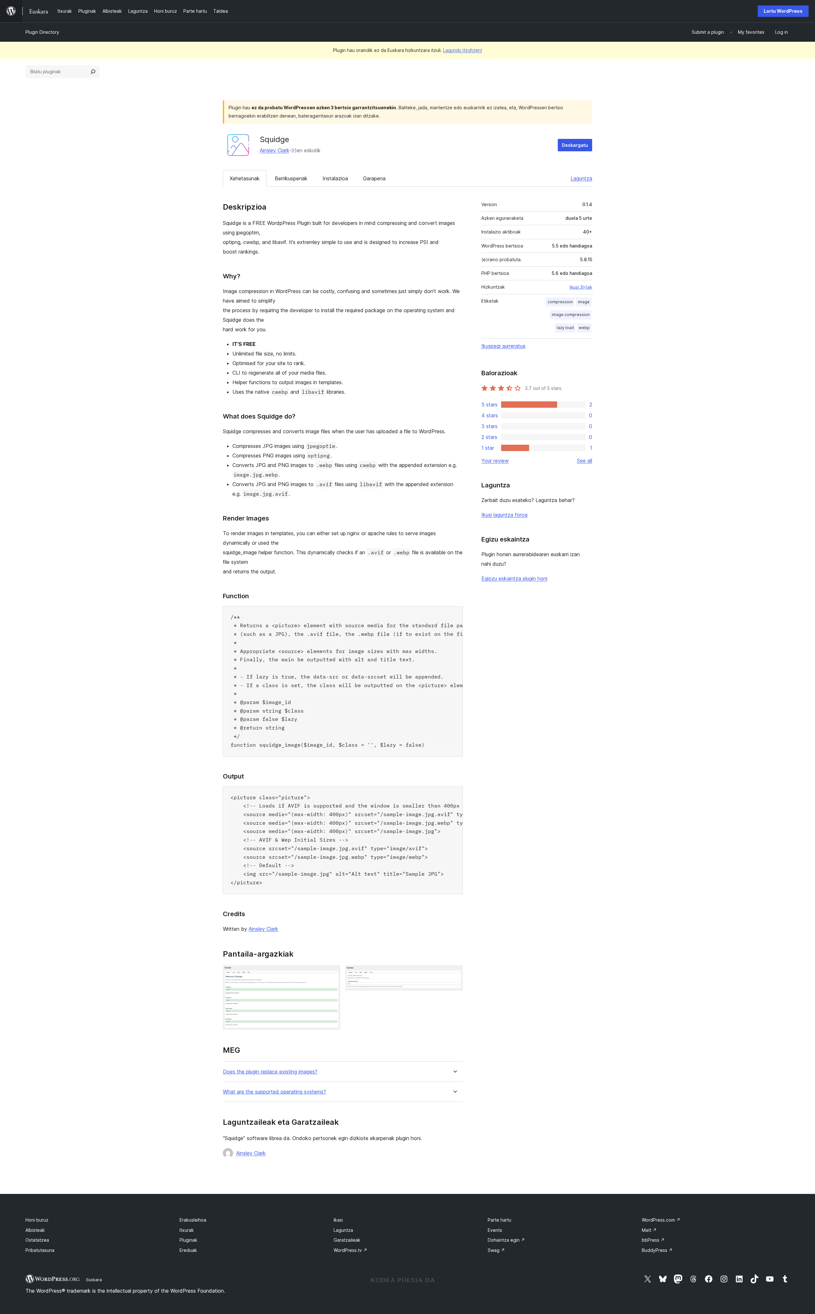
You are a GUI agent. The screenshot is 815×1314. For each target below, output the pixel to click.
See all (584, 460)
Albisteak (35, 1230)
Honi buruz (36, 1220)
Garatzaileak (347, 1240)
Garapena (374, 178)
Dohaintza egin (506, 1240)
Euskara (94, 1279)
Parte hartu (499, 1220)
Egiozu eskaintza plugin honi (514, 578)
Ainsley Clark (274, 150)
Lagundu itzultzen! (462, 50)
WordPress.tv (350, 1250)
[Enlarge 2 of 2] (454, 974)
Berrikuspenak (291, 178)
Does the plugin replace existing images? (270, 1072)
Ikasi (338, 1220)
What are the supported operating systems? (274, 1092)
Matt (649, 1230)
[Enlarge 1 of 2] (332, 974)
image (584, 301)
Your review (495, 460)
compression (560, 301)
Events (495, 1230)
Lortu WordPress (783, 11)
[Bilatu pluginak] (93, 71)
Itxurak (187, 1230)
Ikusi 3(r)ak (581, 287)
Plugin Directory (42, 32)
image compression (571, 314)
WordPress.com (661, 1220)
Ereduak (188, 1250)
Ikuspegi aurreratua (503, 346)
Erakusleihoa (193, 1220)
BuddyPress (657, 1250)
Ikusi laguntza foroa (504, 515)
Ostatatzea (37, 1240)
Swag (496, 1250)
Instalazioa (335, 178)
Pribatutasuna (39, 1250)
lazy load (565, 327)
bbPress (653, 1240)
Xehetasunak (245, 178)
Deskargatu (575, 145)
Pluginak (188, 1240)
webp (584, 327)
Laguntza (581, 178)
